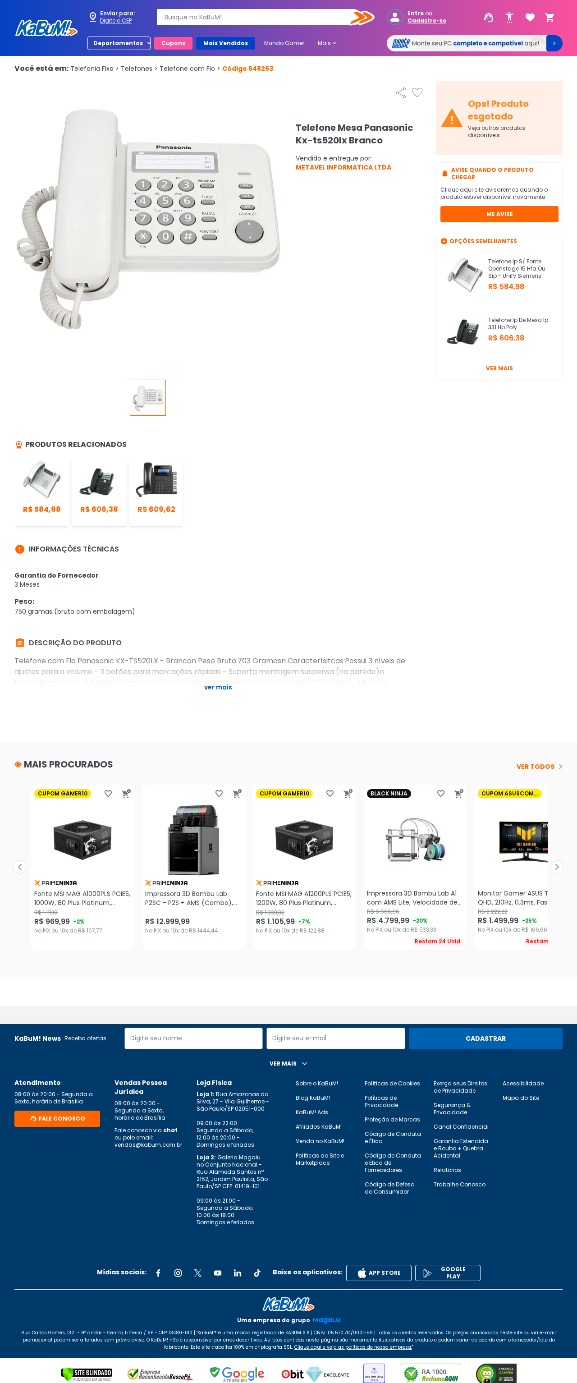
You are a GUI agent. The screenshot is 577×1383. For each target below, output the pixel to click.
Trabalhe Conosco (459, 1184)
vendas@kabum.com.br (148, 1145)
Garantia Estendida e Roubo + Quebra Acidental (461, 1148)
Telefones (139, 68)
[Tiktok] (257, 1273)
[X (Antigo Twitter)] (198, 1273)
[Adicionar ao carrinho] (126, 794)
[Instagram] (178, 1273)
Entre (416, 13)
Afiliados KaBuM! (319, 1126)
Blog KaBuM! (313, 1098)
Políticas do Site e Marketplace (320, 1159)
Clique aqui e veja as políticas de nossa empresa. (353, 1347)
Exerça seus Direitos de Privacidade (460, 1087)
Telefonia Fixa (94, 68)
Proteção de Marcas (392, 1119)
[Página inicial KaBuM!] (46, 28)
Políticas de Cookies (392, 1083)
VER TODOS (535, 766)
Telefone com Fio (190, 68)
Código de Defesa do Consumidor (390, 1188)
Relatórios (447, 1170)
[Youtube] (218, 1273)
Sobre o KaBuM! (317, 1083)
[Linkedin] (237, 1273)
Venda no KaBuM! (320, 1141)
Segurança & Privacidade (452, 1108)
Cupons (173, 43)
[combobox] (259, 17)
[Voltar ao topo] (288, 1304)
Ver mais (499, 368)
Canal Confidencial (461, 1126)
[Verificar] (87, 1374)
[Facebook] (158, 1273)
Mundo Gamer (284, 43)
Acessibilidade (523, 1083)
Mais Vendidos (225, 43)
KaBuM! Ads (312, 1112)
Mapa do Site (521, 1098)
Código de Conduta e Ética (393, 1137)
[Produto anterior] (20, 867)
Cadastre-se (427, 20)
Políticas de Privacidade (381, 1101)
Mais (328, 43)
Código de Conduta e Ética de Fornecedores (393, 1163)
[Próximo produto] (557, 867)
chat (170, 1130)
